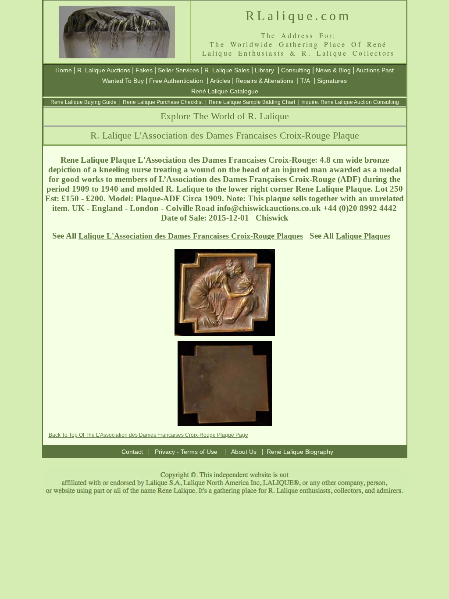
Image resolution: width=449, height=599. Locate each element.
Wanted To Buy (123, 80)
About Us (244, 451)
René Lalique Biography (300, 451)
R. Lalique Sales (226, 70)
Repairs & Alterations (264, 80)
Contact (132, 451)
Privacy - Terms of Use (186, 451)
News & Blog (333, 70)
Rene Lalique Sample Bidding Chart (252, 102)
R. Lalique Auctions (103, 70)
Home (63, 70)
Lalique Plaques (363, 236)
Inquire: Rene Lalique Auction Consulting (350, 102)
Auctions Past (375, 70)
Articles (220, 80)
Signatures (332, 80)
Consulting (295, 70)
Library (264, 70)
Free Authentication (176, 80)
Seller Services (178, 70)
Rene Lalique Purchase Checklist (163, 102)
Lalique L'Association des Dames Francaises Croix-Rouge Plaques (190, 236)
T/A (305, 80)
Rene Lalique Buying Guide (83, 102)
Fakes (144, 70)
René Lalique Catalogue (224, 91)
